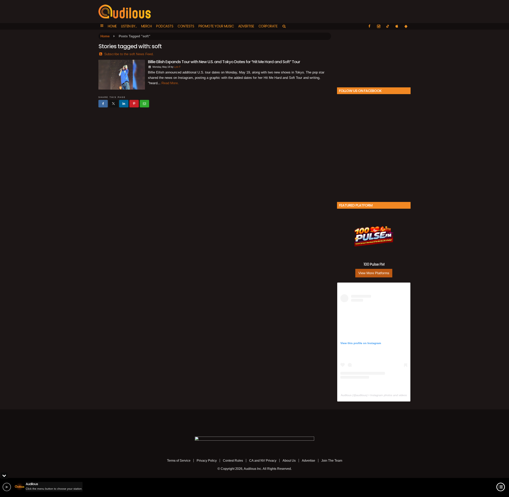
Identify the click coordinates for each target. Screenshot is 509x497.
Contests (186, 26)
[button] (101, 26)
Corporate (268, 26)
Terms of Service (178, 460)
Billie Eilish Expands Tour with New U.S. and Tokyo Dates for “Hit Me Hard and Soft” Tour (224, 62)
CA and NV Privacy (262, 460)
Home (112, 26)
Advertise (246, 26)
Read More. (170, 83)
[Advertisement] (374, 57)
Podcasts (164, 26)
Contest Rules (233, 460)
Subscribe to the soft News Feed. (129, 54)
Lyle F (177, 67)
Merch (146, 26)
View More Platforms (373, 273)
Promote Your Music (216, 26)
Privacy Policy (207, 460)
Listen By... (129, 26)
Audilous (346, 395)
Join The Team (331, 460)
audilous (361, 395)
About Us (289, 460)
